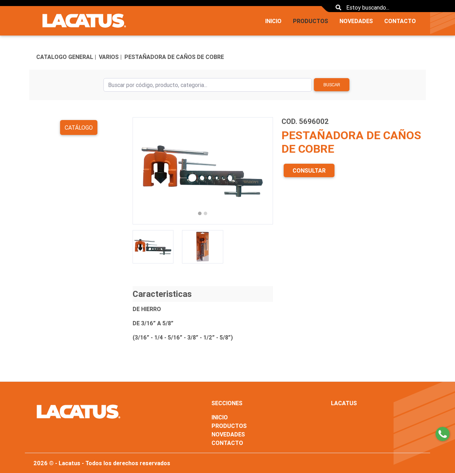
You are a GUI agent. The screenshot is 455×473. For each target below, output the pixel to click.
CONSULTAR (309, 170)
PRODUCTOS (310, 21)
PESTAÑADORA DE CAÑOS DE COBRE (174, 56)
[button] (143, 170)
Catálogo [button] (79, 127)
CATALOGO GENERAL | (66, 56)
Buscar (331, 85)
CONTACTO (400, 21)
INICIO (273, 21)
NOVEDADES (356, 21)
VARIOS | (110, 56)
